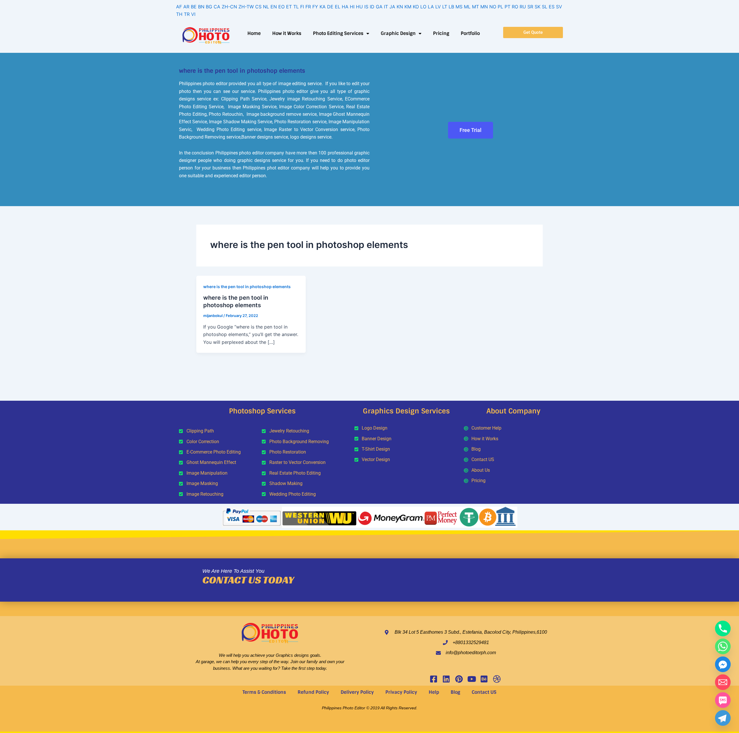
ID (372, 7)
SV (559, 7)
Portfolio (470, 33)
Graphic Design (398, 33)
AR (186, 7)
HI (352, 7)
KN (400, 7)
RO (515, 7)
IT (386, 7)
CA (217, 7)
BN (201, 7)
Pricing (441, 33)
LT (444, 7)
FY (315, 7)
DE (330, 7)
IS (366, 7)
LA (431, 7)
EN (273, 7)
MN (484, 7)
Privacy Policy (401, 692)
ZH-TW (246, 7)
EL (337, 7)
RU (523, 7)
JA (392, 7)
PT (507, 7)
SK (537, 7)
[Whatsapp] (723, 646)
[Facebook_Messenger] (723, 664)
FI (302, 7)
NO (492, 7)
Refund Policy (313, 692)
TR (187, 14)
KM (407, 7)
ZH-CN (229, 7)
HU (359, 7)
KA (323, 7)
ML (467, 7)
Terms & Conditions (264, 692)
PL (500, 7)
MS (459, 7)
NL (266, 7)
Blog (455, 692)
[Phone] (723, 628)
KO (416, 7)
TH (179, 14)
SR (530, 7)
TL (296, 7)
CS (258, 7)
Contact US (484, 692)
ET (289, 7)
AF (179, 7)
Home (254, 33)
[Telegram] (723, 718)
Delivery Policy (357, 692)
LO (423, 7)
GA (379, 7)
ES (552, 7)
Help (434, 692)
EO (281, 7)
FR (308, 7)
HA (345, 7)
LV (438, 7)
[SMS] (723, 700)
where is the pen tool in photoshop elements (247, 286)
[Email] (723, 682)
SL (544, 7)
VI (193, 14)
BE (194, 7)
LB (451, 7)
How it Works (286, 33)
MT (475, 7)
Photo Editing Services (338, 33)
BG (209, 7)
